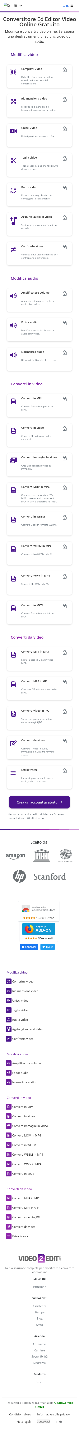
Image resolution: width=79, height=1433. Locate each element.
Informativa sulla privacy (53, 1414)
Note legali (24, 1421)
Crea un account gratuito (37, 802)
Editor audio (20, 1073)
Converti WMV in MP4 (26, 1164)
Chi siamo (39, 1344)
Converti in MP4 (23, 1107)
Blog (40, 1318)
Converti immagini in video (30, 1126)
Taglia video (20, 1010)
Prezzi (40, 1382)
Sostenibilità (39, 1356)
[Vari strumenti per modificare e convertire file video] (9, 6)
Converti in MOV (23, 1173)
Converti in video (23, 1116)
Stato (39, 1325)
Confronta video (23, 1039)
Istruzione (39, 1287)
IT (57, 1422)
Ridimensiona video (25, 991)
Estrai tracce (20, 1236)
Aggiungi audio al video (27, 1029)
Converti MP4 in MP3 (26, 1198)
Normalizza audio (23, 1082)
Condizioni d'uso (20, 1414)
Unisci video (20, 1000)
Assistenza (39, 1306)
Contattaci (43, 1421)
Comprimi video (23, 981)
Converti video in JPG (26, 1217)
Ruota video (20, 1019)
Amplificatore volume (26, 1063)
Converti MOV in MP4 (26, 1135)
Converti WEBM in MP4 (27, 1154)
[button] (18, 5)
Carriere (39, 1350)
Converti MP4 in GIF (25, 1207)
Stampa (39, 1312)
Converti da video (23, 1227)
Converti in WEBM (24, 1145)
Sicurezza (39, 1363)
